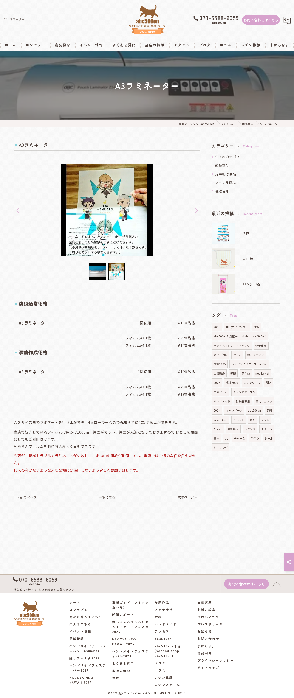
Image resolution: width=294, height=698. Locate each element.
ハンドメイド (222, 401)
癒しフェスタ (255, 355)
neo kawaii (262, 373)
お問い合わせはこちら (260, 19)
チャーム (239, 438)
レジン (265, 420)
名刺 (269, 410)
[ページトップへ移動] (276, 584)
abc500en (254, 410)
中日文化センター (237, 327)
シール (269, 438)
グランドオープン (244, 392)
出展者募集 (243, 401)
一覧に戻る (107, 497)
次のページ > (187, 497)
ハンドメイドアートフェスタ (232, 346)
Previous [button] (18, 210)
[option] (107, 210)
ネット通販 (221, 355)
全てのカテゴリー (229, 156)
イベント (238, 420)
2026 (217, 382)
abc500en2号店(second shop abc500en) (240, 336)
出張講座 (219, 373)
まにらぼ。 (221, 420)
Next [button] (195, 210)
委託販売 (233, 429)
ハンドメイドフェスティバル (249, 364)
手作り (255, 438)
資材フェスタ (264, 401)
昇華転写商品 (225, 173)
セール (237, 355)
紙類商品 (222, 165)
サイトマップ (208, 667)
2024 (217, 410)
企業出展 (261, 346)
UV (226, 438)
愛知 (252, 420)
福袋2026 (232, 382)
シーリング (221, 447)
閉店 (268, 382)
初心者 (218, 429)
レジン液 (250, 429)
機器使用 (222, 191)
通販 (233, 373)
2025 (217, 327)
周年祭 (246, 373)
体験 (256, 327)
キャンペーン (234, 410)
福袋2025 (220, 364)
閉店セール (221, 392)
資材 (216, 438)
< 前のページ (26, 497)
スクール (266, 429)
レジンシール (251, 382)
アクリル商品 (225, 182)
